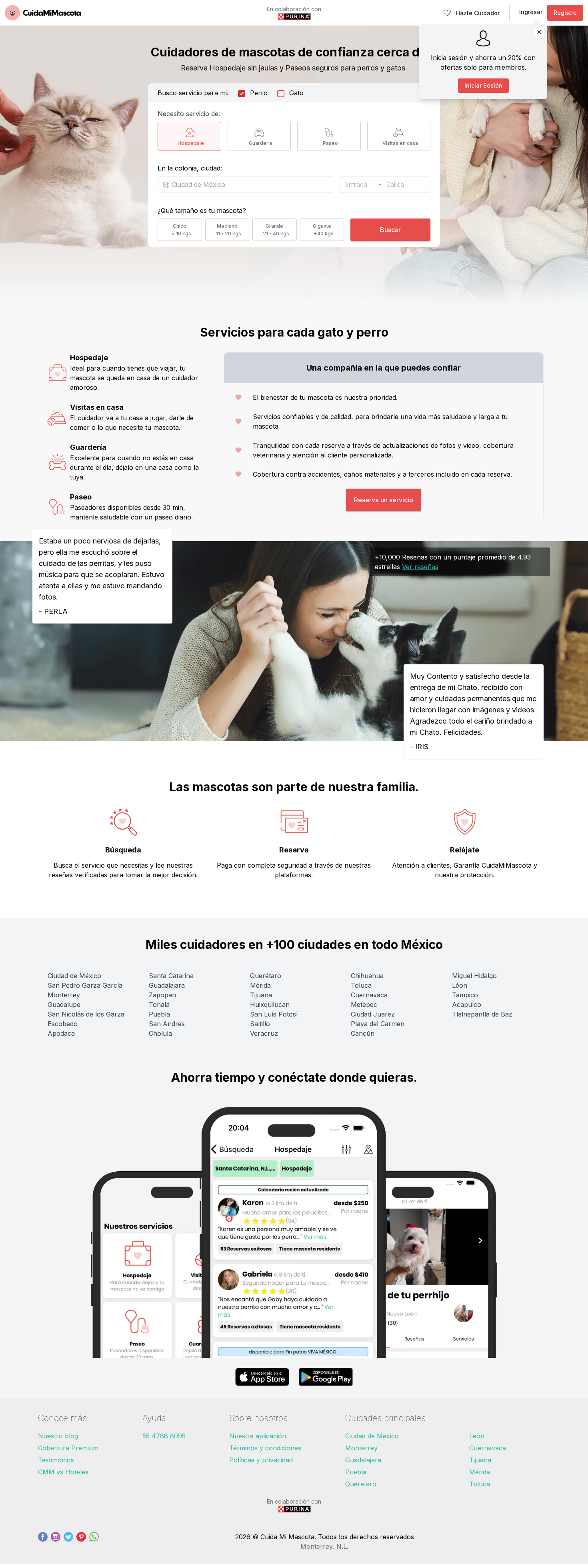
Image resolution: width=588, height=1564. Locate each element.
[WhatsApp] (94, 1541)
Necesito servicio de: (189, 114)
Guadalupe (64, 1005)
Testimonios (56, 1460)
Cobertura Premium (68, 1448)
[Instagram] (55, 1541)
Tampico (465, 995)
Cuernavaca (369, 995)
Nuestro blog (58, 1436)
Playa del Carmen (377, 1024)
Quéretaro (360, 1484)
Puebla (159, 1014)
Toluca (361, 985)
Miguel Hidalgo (474, 976)
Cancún (362, 1033)
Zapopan (162, 995)
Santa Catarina (171, 976)
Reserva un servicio (383, 500)
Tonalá (159, 1005)
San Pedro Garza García (85, 985)
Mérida (260, 985)
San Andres (167, 1024)
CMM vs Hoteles (63, 1472)
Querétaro (265, 976)
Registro (565, 12)
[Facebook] (43, 1541)
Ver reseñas (420, 567)
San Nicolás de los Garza (86, 1014)
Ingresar (530, 11)
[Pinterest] (81, 1541)
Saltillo (260, 1024)
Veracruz (264, 1033)
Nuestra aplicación (257, 1436)
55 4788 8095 (164, 1436)
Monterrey (64, 995)
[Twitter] (68, 1541)
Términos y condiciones (265, 1448)
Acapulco (466, 1005)
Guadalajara (167, 985)
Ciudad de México (74, 976)
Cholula (160, 1033)
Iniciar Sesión (483, 85)
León (476, 1436)
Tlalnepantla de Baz (482, 1014)
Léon (459, 985)
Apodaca (61, 1033)
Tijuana (261, 995)
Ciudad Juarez (373, 1014)
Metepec (364, 1005)
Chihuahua (367, 976)
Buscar (390, 230)
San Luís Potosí (274, 1014)
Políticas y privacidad (261, 1460)
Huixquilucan (270, 1005)
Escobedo (63, 1024)
